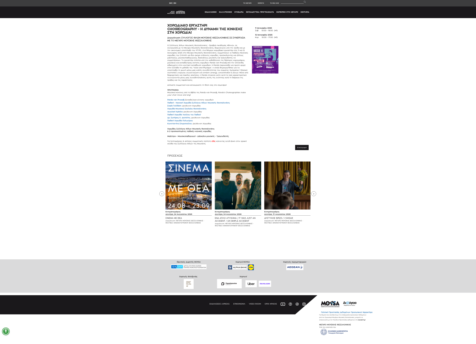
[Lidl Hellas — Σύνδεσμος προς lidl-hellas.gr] (247, 267)
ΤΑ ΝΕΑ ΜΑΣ (274, 3)
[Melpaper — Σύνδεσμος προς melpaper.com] (258, 267)
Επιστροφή (302, 147)
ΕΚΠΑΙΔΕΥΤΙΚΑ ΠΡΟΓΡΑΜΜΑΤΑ (260, 12)
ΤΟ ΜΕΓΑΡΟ (247, 3)
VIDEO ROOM (255, 304)
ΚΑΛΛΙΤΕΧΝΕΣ (225, 12)
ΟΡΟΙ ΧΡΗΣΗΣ (271, 304)
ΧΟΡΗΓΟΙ (261, 3)
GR (170, 3)
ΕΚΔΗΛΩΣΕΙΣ (211, 12)
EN (175, 3)
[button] (5, 331)
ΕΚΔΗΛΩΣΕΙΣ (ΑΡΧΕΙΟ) (219, 304)
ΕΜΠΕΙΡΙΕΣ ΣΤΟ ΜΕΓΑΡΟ (287, 12)
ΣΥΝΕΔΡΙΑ (239, 12)
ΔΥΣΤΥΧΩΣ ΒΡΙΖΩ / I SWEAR (278, 218)
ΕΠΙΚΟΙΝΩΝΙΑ (239, 304)
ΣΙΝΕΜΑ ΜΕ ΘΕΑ (173, 218)
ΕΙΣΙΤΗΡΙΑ (305, 12)
